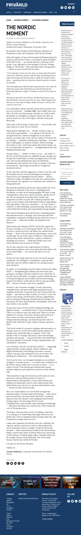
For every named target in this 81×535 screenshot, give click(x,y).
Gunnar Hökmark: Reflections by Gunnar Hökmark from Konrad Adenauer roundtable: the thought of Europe (67, 280)
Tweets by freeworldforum (28, 498)
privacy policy (63, 178)
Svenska (71, 4)
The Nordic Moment (40, 20)
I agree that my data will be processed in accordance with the (66, 175)
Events (51, 12)
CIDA (56, 12)
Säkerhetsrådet (21, 20)
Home (8, 20)
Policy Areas (17, 12)
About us (8, 12)
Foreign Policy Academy (40, 12)
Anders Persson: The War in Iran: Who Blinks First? (67, 260)
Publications (27, 12)
